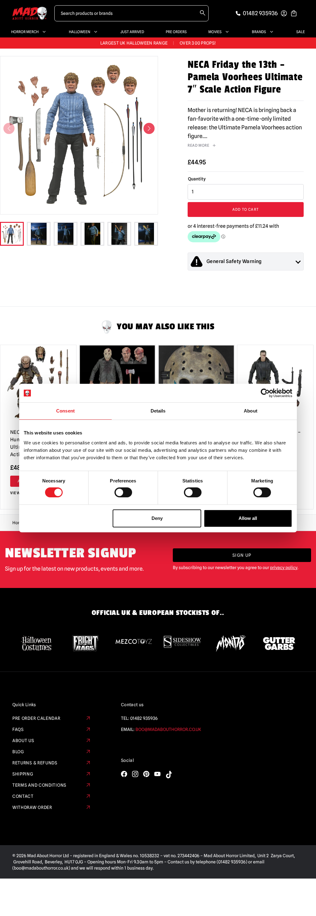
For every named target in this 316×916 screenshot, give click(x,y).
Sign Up (242, 555)
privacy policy (283, 567)
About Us (23, 740)
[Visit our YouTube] (157, 774)
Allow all (248, 518)
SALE (300, 31)
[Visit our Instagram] (135, 774)
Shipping (22, 773)
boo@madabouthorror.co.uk (168, 729)
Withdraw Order (32, 807)
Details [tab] (158, 410)
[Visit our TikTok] (168, 774)
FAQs (18, 729)
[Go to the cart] (293, 13)
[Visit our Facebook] (124, 774)
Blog (18, 751)
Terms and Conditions (39, 785)
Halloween (79, 31)
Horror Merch (25, 31)
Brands (259, 31)
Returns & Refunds (34, 762)
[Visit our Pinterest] (146, 774)
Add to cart (245, 209)
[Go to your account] (284, 13)
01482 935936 (144, 718)
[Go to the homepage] (29, 13)
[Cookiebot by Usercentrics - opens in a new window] (265, 393)
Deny (157, 518)
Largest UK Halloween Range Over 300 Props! (158, 43)
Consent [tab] (65, 410)
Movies (215, 31)
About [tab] (250, 410)
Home (18, 522)
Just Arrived (132, 31)
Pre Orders (176, 31)
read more (198, 145)
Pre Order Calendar (36, 718)
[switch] (123, 492)
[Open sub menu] (43, 32)
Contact (23, 796)
